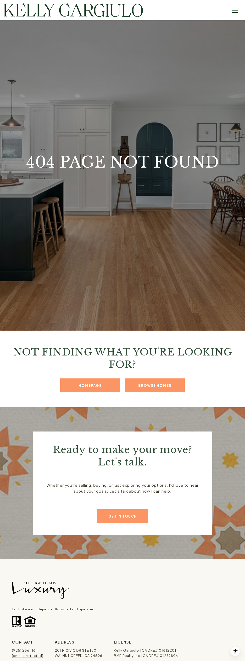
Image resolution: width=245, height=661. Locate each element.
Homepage (90, 385)
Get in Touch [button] (122, 516)
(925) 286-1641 (26, 650)
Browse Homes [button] (155, 385)
